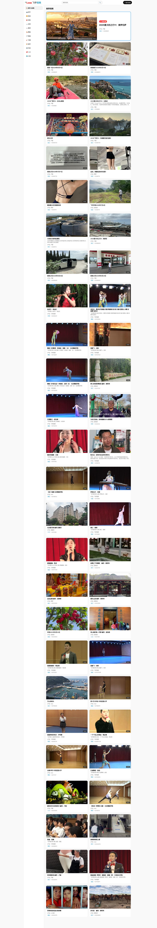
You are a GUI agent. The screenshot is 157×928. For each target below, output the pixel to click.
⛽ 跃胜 (28, 20)
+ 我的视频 (127, 2)
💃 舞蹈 (28, 32)
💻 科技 (28, 48)
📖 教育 (28, 28)
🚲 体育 (28, 24)
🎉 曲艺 (28, 44)
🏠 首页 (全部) (30, 8)
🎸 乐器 (28, 40)
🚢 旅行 (28, 12)
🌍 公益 (28, 56)
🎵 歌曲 (28, 36)
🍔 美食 (28, 16)
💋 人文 (28, 52)
